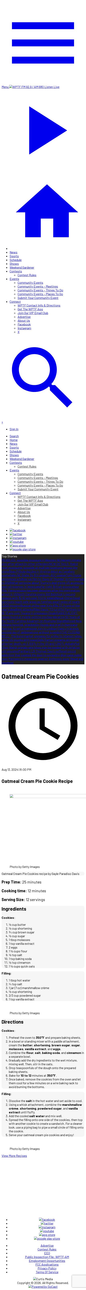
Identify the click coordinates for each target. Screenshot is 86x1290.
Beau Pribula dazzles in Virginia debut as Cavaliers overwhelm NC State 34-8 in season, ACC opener (38, 573)
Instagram (24, 328)
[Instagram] (18, 538)
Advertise (24, 317)
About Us (24, 320)
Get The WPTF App (30, 309)
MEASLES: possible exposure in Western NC (31, 560)
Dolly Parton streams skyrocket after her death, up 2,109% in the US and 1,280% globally (40, 641)
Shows (14, 263)
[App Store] (18, 545)
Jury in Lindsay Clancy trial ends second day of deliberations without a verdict (40, 630)
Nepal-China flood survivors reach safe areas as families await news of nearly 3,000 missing (41, 601)
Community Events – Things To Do (40, 290)
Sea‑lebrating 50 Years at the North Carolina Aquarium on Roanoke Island (41, 619)
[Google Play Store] (23, 549)
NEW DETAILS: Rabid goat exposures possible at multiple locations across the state (40, 567)
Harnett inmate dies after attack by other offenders (41, 562)
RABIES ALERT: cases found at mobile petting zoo (40, 615)
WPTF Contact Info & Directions (39, 305)
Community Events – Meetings (38, 286)
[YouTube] (17, 541)
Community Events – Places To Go (40, 294)
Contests (16, 271)
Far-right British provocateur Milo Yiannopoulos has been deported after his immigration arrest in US (41, 590)
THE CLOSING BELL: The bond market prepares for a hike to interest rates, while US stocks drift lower (42, 636)
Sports (14, 256)
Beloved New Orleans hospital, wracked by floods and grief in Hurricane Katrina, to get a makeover (42, 624)
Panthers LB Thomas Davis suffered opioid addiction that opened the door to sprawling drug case (39, 653)
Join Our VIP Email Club (33, 313)
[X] (16, 534)
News (13, 252)
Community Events (30, 282)
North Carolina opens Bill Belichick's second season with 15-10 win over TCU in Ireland (38, 596)
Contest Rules (27, 275)
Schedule (16, 260)
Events (14, 279)
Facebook (24, 324)
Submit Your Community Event (38, 298)
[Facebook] (18, 530)
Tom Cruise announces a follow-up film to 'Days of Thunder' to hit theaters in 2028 (43, 579)
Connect (15, 301)
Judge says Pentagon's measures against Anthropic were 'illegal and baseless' (42, 658)
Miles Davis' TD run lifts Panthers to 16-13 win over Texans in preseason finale (41, 611)
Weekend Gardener (22, 267)
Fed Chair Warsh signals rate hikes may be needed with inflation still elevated (41, 647)
